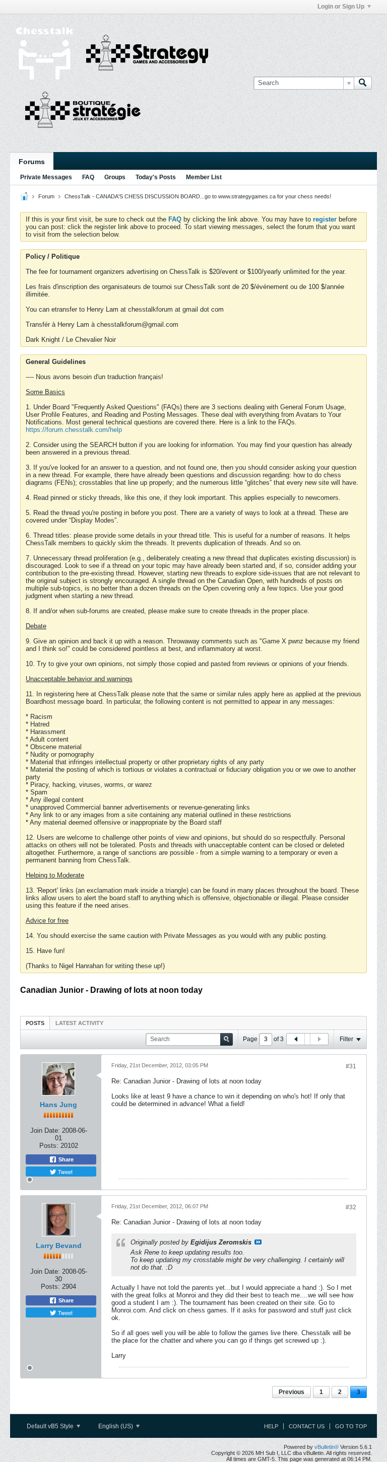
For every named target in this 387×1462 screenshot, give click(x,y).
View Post (258, 1242)
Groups (114, 177)
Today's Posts (156, 177)
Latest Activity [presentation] (79, 1023)
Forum (46, 196)
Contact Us (307, 1426)
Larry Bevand (59, 1245)
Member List (204, 177)
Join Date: (45, 1130)
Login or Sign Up (340, 6)
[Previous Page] (296, 1039)
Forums (32, 162)
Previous (291, 1392)
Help (271, 1426)
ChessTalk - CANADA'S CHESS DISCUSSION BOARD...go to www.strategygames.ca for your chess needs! (197, 196)
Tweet (64, 1171)
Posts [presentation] (35, 1023)
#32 (351, 1207)
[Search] (363, 83)
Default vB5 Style (51, 1426)
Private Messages (46, 177)
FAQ (88, 177)
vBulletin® (326, 1447)
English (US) (116, 1426)
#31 (351, 1066)
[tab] (35, 1023)
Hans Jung (58, 1105)
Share (65, 1159)
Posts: (48, 1145)
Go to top (351, 1426)
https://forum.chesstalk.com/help (74, 429)
